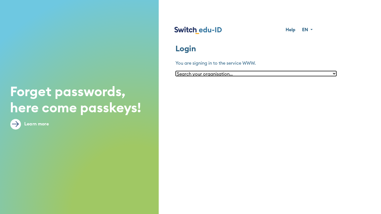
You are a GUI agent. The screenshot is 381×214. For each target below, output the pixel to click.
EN (305, 30)
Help (290, 30)
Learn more (36, 124)
